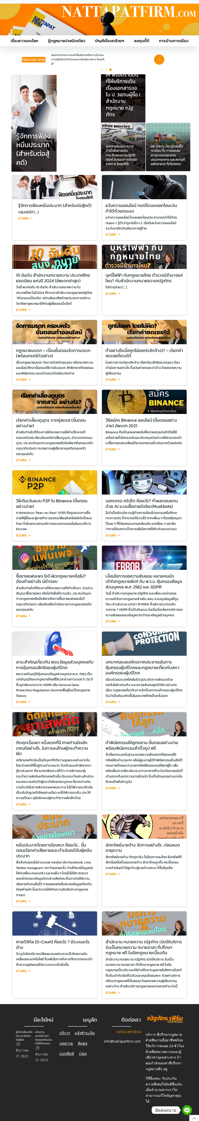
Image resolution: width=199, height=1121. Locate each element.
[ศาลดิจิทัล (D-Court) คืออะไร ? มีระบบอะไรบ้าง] (54, 923)
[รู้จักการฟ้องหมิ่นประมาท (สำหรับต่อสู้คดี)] (34, 123)
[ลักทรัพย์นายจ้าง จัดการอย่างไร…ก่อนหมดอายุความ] (144, 826)
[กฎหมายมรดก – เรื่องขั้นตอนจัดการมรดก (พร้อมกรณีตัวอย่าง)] (54, 331)
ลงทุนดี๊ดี (141, 41)
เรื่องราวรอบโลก (24, 41)
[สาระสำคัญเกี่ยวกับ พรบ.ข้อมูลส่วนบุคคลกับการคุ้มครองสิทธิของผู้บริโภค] (54, 643)
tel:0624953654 (129, 1032)
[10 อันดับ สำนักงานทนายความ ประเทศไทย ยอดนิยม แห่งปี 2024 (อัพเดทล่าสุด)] (54, 256)
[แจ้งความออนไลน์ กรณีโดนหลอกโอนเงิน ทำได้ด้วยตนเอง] (144, 186)
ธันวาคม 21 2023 (22, 1053)
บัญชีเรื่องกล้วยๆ (109, 41)
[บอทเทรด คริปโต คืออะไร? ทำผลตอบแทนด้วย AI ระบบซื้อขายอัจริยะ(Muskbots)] (144, 482)
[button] (101, 70)
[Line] (187, 1110)
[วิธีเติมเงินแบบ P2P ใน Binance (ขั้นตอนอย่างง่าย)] (54, 482)
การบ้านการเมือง (173, 41)
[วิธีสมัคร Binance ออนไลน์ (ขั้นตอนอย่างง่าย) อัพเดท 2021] (144, 401)
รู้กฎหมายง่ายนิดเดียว (66, 41)
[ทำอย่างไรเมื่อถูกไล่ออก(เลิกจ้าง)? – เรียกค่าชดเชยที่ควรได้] (144, 331)
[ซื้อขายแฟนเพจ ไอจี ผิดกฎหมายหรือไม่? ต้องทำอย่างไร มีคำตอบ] (54, 557)
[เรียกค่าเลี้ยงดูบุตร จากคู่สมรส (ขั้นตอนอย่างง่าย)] (54, 401)
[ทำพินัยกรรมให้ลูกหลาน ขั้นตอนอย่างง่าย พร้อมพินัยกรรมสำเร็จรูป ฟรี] (144, 724)
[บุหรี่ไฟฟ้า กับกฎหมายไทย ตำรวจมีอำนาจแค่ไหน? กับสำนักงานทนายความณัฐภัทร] (144, 256)
